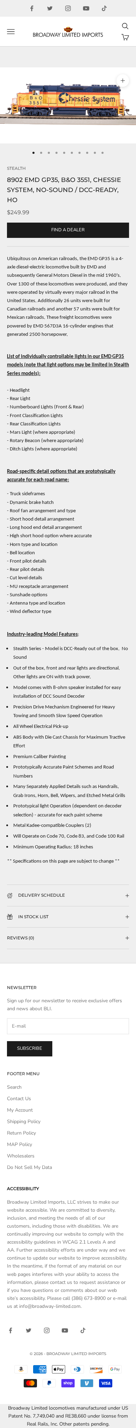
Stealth (16, 168)
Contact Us (19, 1098)
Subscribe (29, 1048)
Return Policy (21, 1133)
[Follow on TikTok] (104, 8)
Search (14, 1087)
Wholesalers (21, 1156)
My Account (20, 1110)
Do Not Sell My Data (29, 1167)
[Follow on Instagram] (68, 8)
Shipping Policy (23, 1121)
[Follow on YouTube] (86, 8)
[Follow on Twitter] (49, 8)
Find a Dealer (68, 230)
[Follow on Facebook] (31, 8)
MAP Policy (19, 1144)
